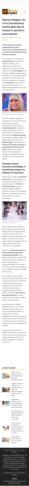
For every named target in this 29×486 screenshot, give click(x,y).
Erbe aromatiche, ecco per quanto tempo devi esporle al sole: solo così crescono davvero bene (17, 415)
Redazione (13, 450)
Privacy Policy (20, 450)
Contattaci (14, 474)
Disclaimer (14, 452)
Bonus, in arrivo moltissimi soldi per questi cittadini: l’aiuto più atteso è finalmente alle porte (17, 375)
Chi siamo (6, 450)
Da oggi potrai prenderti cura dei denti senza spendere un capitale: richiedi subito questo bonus (17, 403)
